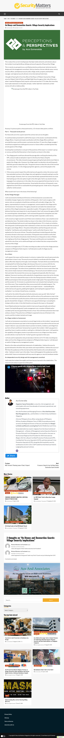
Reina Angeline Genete (39, 645)
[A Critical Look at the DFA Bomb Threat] (17, 514)
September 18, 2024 (52, 501)
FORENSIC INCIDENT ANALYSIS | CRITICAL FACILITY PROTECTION (16, 498)
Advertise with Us (9, 725)
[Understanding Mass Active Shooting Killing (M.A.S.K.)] (17, 688)
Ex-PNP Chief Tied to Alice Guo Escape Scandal (44, 498)
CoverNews (44, 735)
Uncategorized (19, 634)
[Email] (17, 451)
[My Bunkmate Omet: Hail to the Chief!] (46, 658)
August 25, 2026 (17, 641)
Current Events (37, 631)
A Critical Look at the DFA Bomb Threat (16, 526)
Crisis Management (10, 491)
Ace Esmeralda (9, 27)
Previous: (17, 464)
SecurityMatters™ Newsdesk (40, 501)
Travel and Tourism (10, 634)
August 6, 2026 (20, 675)
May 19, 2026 (16, 501)
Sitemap (7, 718)
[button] (3, 736)
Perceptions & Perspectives (16, 22)
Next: (48, 465)
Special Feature (37, 665)
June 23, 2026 (20, 703)
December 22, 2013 (18, 27)
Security (7, 493)
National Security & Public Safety (50, 631)
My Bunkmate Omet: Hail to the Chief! (43, 670)
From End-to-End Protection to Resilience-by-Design (17, 638)
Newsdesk (36, 634)
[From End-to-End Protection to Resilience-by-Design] (17, 627)
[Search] (59, 14)
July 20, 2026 (45, 671)
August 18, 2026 (49, 644)
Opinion (7, 22)
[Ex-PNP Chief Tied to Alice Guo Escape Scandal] (46, 486)
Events (7, 695)
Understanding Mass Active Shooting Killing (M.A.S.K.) (16, 700)
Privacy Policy (8, 714)
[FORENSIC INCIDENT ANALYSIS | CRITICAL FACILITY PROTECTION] (17, 486)
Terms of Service (9, 721)
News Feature (16, 665)
